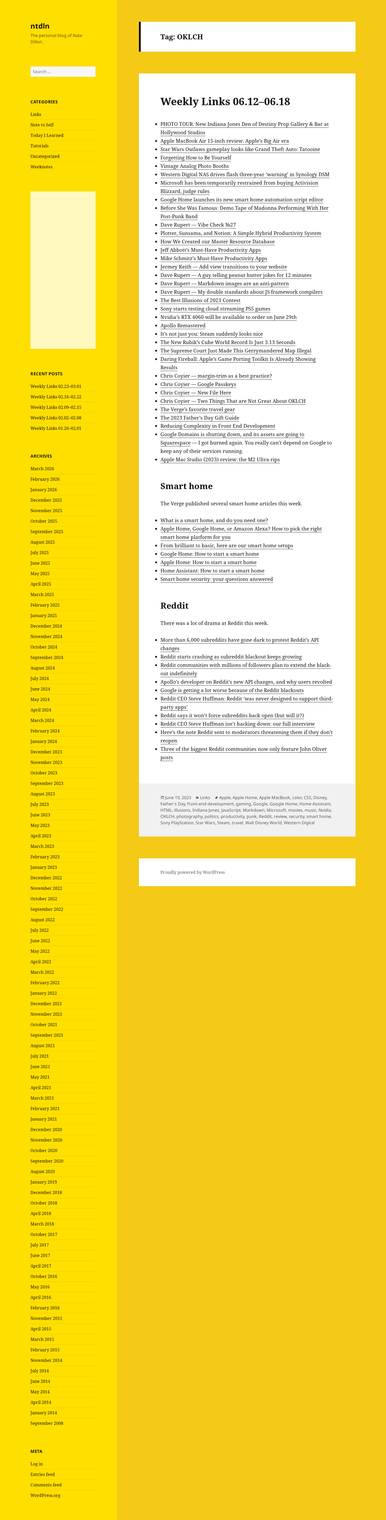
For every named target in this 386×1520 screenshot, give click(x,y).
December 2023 (46, 752)
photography (189, 816)
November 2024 (46, 636)
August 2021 (42, 1045)
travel (237, 823)
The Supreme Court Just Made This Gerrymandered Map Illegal (235, 350)
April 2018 (40, 1213)
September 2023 (46, 783)
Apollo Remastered (183, 325)
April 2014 (40, 1402)
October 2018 (43, 1203)
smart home (318, 816)
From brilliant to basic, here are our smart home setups (226, 545)
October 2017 (43, 1234)
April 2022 (40, 962)
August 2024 (42, 668)
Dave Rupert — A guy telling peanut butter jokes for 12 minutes (236, 275)
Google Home (283, 804)
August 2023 (42, 794)
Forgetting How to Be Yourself (195, 157)
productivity (232, 816)
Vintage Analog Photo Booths (194, 166)
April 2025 (40, 584)
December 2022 (46, 878)
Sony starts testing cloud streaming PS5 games (215, 308)
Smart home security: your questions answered (216, 579)
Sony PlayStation (177, 823)
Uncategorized (45, 156)
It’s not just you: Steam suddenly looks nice (211, 333)
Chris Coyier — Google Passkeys (198, 384)
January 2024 (43, 741)
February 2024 (45, 731)
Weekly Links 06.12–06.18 (225, 101)
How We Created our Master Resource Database (217, 241)
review (280, 816)
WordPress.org (45, 1495)
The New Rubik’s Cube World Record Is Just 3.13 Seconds (227, 342)
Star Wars (205, 823)
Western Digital (299, 823)
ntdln (40, 26)
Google (260, 804)
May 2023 (40, 825)
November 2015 (46, 1318)
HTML (166, 810)
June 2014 (40, 1381)
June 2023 (40, 815)
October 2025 (43, 521)
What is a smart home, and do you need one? (214, 520)
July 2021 (39, 1056)
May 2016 (40, 1287)
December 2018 (46, 1192)
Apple (225, 797)
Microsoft (276, 810)
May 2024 (40, 699)
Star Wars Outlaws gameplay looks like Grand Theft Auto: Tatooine (240, 149)
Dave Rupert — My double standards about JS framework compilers (241, 291)
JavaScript (231, 810)
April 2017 (40, 1266)
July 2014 (39, 1371)
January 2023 (43, 867)
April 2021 (40, 1087)
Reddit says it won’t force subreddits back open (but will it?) (232, 715)
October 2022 (43, 899)
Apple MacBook (274, 797)
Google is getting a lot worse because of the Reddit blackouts (232, 690)
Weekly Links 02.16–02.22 (55, 397)
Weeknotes (41, 167)
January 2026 (43, 490)
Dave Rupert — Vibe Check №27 (198, 224)
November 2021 (46, 1014)
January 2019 (43, 1182)
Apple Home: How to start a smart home (208, 562)
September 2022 (46, 909)
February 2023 (45, 857)
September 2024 (46, 657)
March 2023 (42, 846)
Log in (36, 1464)
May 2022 (40, 951)
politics (212, 816)
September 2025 (46, 531)
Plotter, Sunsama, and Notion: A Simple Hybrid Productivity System (240, 233)
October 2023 (43, 773)
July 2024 (39, 678)
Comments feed (46, 1485)
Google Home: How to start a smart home (209, 553)
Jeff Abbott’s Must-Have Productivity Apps (210, 250)
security (296, 816)
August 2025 (42, 542)
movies (295, 810)
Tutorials (39, 146)
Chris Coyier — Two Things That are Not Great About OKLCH (233, 401)
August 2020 (42, 1171)
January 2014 (43, 1413)
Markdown (254, 810)
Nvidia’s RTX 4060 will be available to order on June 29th (228, 317)
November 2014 (46, 1360)
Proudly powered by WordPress (192, 872)
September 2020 (46, 1161)
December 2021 (46, 1004)
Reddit (265, 816)
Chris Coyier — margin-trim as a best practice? (216, 375)
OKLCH (167, 816)
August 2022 (42, 920)
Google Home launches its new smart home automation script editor (241, 199)
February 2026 (45, 479)
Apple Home (245, 797)
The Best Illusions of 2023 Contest (200, 300)
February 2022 (45, 983)
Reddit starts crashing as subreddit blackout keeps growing (231, 656)
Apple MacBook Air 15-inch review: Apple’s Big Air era (224, 140)
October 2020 (43, 1150)
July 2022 (39, 930)
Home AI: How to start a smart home (212, 570)
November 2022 (46, 888)
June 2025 (40, 563)
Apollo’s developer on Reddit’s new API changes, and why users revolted (246, 681)
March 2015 (42, 1339)
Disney (319, 797)
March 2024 (42, 720)
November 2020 (46, 1140)
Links (35, 114)
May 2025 (40, 573)
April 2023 (40, 836)
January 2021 (43, 1119)
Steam (223, 823)
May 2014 (40, 1392)
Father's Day (172, 804)
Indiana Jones (205, 810)
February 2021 (45, 1108)
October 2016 (43, 1276)
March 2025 (42, 594)
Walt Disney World (263, 823)
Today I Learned (47, 135)
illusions (182, 810)
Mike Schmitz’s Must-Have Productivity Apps (213, 258)
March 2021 (42, 1098)
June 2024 (40, 689)
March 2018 (42, 1224)
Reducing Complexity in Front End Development (217, 425)
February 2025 (45, 605)
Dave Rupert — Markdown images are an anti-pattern (224, 283)
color (297, 797)
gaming (243, 804)
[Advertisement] (63, 270)
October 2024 (43, 647)
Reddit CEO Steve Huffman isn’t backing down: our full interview (237, 723)
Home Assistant (315, 804)
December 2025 (46, 500)
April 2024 (40, 710)
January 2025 (43, 615)
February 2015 (45, 1350)
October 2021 (43, 1024)
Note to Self (42, 125)
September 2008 (46, 1423)
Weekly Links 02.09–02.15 (55, 407)
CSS (307, 797)
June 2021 (40, 1066)
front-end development (210, 804)
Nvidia (325, 810)
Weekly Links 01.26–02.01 (55, 428)
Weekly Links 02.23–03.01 (55, 386)
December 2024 (46, 626)
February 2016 (45, 1308)
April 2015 (40, 1329)
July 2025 (39, 552)
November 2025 (46, 510)
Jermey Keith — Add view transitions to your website (223, 266)
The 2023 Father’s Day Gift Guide (199, 417)
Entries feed (42, 1474)
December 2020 (46, 1129)
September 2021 (46, 1035)
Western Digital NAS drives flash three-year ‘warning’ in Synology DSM (245, 174)
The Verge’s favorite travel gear (197, 409)
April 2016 (40, 1297)
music (310, 810)
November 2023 (46, 762)
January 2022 (43, 993)
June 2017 (40, 1255)
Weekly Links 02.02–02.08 (55, 418)
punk (252, 816)
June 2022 (40, 941)
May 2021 (40, 1077)
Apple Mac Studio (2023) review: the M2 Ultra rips (220, 459)
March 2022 (42, 972)
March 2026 (42, 469)
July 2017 (39, 1245)
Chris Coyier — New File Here (195, 392)
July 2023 (39, 804)
